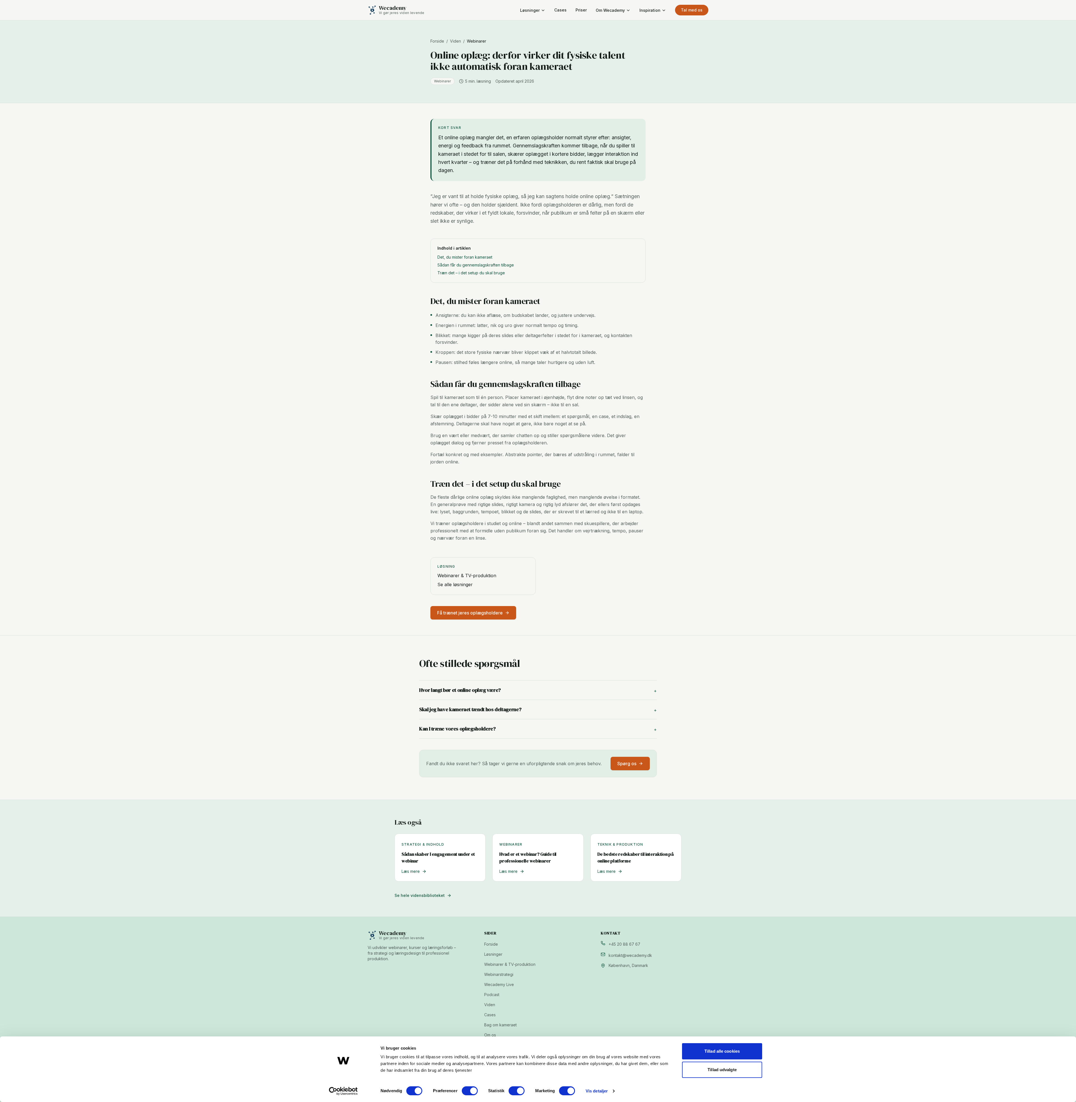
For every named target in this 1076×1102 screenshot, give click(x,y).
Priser (581, 10)
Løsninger (530, 10)
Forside (437, 41)
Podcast (491, 994)
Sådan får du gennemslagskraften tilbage (475, 265)
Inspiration (649, 10)
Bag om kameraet (500, 1024)
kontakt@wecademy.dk (630, 955)
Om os (490, 1035)
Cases (560, 10)
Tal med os (691, 10)
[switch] (470, 1090)
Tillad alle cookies (722, 1051)
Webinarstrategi (498, 974)
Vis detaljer (597, 1091)
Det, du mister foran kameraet (464, 257)
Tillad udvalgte (722, 1069)
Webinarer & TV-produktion (466, 575)
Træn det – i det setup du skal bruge (471, 272)
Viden (455, 41)
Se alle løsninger (455, 584)
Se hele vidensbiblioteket (420, 895)
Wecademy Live (499, 984)
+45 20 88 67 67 (624, 944)
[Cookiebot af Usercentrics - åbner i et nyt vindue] (343, 1091)
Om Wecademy (610, 10)
